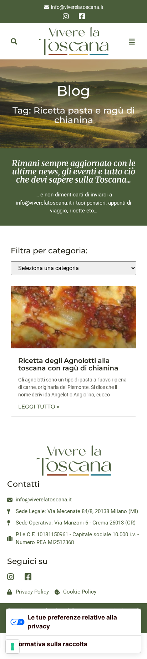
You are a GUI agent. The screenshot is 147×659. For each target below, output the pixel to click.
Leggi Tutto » (39, 406)
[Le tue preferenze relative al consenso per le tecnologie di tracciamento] (12, 646)
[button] (14, 41)
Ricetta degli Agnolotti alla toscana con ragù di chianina (68, 364)
